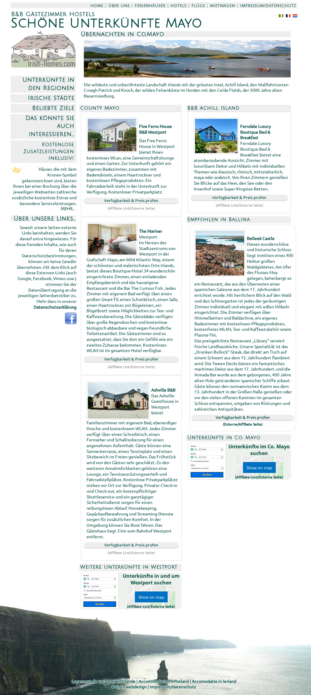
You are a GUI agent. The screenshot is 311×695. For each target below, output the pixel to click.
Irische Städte (51, 98)
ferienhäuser (150, 6)
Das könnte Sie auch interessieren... (50, 126)
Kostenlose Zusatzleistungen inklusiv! (48, 151)
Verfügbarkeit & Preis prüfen (131, 200)
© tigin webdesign (129, 686)
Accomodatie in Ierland (214, 681)
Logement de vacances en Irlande (103, 681)
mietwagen (222, 6)
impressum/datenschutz (268, 6)
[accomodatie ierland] (293, 15)
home (97, 6)
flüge (198, 6)
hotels (178, 6)
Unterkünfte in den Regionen (48, 84)
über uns (119, 6)
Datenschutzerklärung (55, 307)
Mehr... (68, 209)
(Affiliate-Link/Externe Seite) (151, 606)
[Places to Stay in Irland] (279, 15)
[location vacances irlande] (286, 15)
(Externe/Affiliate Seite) (243, 424)
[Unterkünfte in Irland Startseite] (44, 67)
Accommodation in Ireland (163, 681)
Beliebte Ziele (53, 108)
